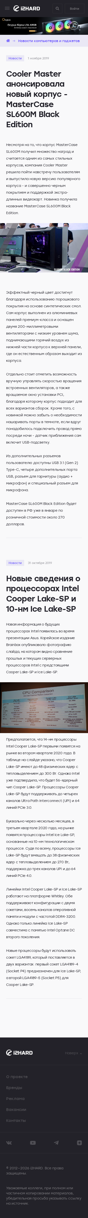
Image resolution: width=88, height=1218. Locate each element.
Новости (15, 58)
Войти (74, 8)
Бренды (14, 1087)
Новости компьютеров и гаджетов (49, 40)
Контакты (16, 1120)
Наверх (71, 1053)
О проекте (17, 1076)
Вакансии (16, 1109)
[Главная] (8, 41)
